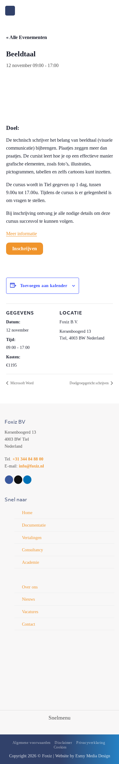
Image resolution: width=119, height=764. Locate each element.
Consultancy (32, 549)
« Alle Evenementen (26, 37)
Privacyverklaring (90, 743)
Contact (28, 624)
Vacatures (30, 611)
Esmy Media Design (92, 755)
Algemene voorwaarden (32, 743)
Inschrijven (24, 248)
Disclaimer (63, 743)
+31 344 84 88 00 (28, 459)
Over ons (30, 587)
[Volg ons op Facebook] (9, 479)
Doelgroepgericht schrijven (90, 383)
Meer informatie (21, 233)
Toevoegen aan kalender (43, 285)
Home (27, 512)
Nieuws (28, 599)
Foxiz (47, 755)
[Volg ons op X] (18, 479)
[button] (10, 11)
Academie (30, 562)
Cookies (60, 747)
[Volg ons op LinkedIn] (27, 479)
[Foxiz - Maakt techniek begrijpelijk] (59, 10)
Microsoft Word (21, 383)
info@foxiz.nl (31, 466)
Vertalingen (31, 537)
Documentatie (34, 525)
